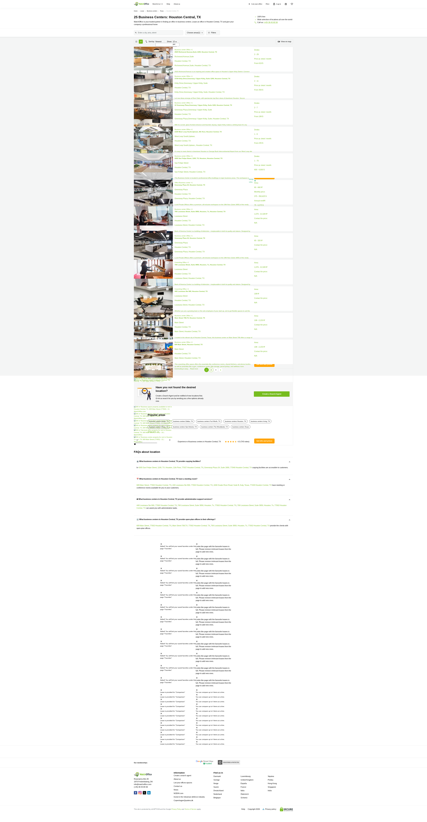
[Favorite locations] (292, 4)
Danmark (217, 776)
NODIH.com (178, 793)
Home (136, 11)
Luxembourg (246, 776)
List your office (256, 4)
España (244, 783)
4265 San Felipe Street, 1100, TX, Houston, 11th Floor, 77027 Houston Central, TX (170, 467)
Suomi (216, 787)
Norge (216, 783)
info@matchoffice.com (142, 784)
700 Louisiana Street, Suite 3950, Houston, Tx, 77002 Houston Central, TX (207, 505)
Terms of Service (190, 809)
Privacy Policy (176, 809)
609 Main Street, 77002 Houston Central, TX (154, 485)
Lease (142, 11)
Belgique (217, 798)
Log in (278, 4)
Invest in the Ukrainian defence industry (189, 797)
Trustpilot (151, 751)
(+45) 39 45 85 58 (271, 22)
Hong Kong (272, 783)
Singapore (272, 787)
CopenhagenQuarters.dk (183, 800)
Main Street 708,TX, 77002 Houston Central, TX (191, 526)
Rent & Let (156, 4)
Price (267, 4)
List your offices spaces (183, 783)
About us (177, 4)
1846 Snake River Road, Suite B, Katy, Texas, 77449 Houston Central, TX (243, 485)
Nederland (218, 794)
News (176, 790)
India (270, 791)
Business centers (152, 11)
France (243, 787)
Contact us (178, 786)
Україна (271, 776)
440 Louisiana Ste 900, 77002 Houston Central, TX (192, 485)
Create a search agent (182, 775)
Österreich (245, 794)
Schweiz (244, 798)
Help (168, 4)
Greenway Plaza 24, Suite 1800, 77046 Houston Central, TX (228, 467)
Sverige (217, 780)
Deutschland (219, 791)
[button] (166, 50)
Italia (242, 791)
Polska (270, 780)
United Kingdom (247, 780)
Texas (162, 11)
